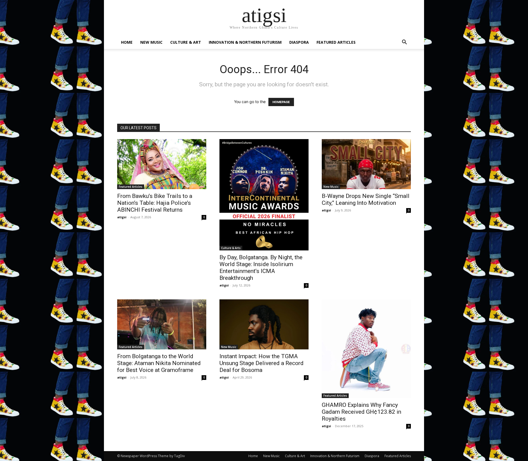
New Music (151, 42)
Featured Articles (336, 42)
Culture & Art (185, 42)
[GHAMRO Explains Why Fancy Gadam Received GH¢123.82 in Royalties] (366, 348)
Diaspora (299, 42)
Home (127, 42)
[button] (404, 42)
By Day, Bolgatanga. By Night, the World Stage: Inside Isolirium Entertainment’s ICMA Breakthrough (260, 267)
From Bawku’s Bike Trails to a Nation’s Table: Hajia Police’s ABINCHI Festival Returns (154, 203)
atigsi (122, 217)
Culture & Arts (231, 248)
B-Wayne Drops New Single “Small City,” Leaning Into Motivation (365, 199)
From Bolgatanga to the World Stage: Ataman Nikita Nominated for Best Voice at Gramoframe (159, 363)
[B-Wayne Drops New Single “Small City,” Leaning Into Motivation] (366, 164)
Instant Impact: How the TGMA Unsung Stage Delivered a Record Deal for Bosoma (261, 363)
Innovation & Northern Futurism (245, 42)
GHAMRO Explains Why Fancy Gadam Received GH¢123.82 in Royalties (361, 412)
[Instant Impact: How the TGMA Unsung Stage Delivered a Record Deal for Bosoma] (264, 324)
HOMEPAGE (281, 102)
